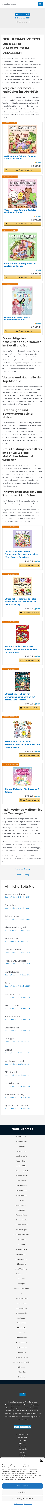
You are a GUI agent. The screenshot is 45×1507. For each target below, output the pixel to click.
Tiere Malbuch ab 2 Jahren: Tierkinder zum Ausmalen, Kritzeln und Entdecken (22, 744)
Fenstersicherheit (21, 1225)
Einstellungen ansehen (22, 1498)
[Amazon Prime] (37, 162)
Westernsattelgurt (14, 1061)
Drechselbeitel (21, 1220)
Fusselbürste (21, 1347)
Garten (22, 1452)
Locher (21, 1200)
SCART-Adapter (21, 1269)
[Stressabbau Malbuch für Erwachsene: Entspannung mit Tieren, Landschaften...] (22, 681)
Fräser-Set (21, 1372)
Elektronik (23, 1449)
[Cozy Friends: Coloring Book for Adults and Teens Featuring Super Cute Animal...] (22, 193)
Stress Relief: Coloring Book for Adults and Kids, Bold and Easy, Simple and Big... (20, 602)
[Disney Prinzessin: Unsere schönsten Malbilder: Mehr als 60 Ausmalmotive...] (22, 300)
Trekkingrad (11, 938)
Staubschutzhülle (21, 1176)
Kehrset (21, 1279)
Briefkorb (21, 1377)
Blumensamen (21, 1338)
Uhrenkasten (21, 1195)
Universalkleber (21, 1215)
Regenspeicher (21, 1259)
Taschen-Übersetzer (21, 1288)
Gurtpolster (11, 905)
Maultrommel (12, 1005)
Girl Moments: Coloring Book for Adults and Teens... (20, 157)
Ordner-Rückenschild (21, 1362)
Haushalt (22, 1455)
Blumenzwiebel (21, 1171)
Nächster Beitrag (22, 875)
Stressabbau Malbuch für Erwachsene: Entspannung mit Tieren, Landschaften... (20, 697)
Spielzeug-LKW (21, 1308)
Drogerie (22, 1446)
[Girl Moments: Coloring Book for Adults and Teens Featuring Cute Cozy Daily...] (22, 139)
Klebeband (21, 1264)
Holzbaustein (21, 1313)
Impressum (28, 1504)
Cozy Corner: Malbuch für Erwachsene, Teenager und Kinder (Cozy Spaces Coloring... (22, 554)
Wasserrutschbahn (15, 894)
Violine (8, 1050)
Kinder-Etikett (21, 1141)
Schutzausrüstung (14, 1094)
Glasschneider (21, 1303)
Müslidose (21, 1239)
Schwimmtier (12, 1027)
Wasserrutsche (12, 994)
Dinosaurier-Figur (21, 1298)
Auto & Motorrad (22, 1434)
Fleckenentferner (21, 1357)
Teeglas (21, 1146)
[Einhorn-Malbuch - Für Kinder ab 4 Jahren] (22, 776)
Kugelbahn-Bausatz (15, 961)
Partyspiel (10, 1038)
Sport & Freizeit (22, 14)
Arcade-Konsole (13, 949)
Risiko (8, 983)
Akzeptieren (22, 1486)
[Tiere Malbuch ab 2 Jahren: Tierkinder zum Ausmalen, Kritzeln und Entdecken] (22, 729)
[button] (41, 1460)
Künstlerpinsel (21, 1342)
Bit (21, 1293)
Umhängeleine (21, 1185)
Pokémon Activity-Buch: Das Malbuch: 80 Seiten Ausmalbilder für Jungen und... (21, 649)
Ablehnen (22, 1492)
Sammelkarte (21, 1254)
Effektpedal (11, 1072)
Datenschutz (18, 1504)
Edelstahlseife (21, 1156)
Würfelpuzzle (12, 1083)
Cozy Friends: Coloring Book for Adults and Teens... (20, 211)
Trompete (21, 1244)
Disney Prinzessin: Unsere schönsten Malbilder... (17, 318)
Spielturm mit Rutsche (16, 1105)
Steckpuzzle (21, 1318)
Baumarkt (22, 1440)
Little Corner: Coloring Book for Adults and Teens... (20, 265)
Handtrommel (12, 1016)
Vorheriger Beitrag (22, 869)
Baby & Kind (22, 1437)
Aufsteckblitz (21, 1166)
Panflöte (21, 1210)
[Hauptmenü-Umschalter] (40, 4)
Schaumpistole (21, 1249)
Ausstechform (21, 1161)
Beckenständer (21, 1205)
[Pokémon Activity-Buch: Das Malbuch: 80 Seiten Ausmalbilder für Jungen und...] (22, 634)
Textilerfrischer (21, 1190)
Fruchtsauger (21, 1230)
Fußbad (21, 1333)
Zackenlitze (21, 1323)
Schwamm (21, 1352)
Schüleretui (21, 1181)
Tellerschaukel (12, 916)
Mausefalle (21, 1328)
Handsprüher (21, 1136)
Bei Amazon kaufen (24, 170)
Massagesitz (21, 1284)
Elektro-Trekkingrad (15, 927)
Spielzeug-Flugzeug (21, 1234)
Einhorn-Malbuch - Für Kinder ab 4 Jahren (22, 790)
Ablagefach (21, 1367)
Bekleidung (22, 1443)
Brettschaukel (12, 972)
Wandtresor (21, 1151)
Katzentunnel (21, 1274)
